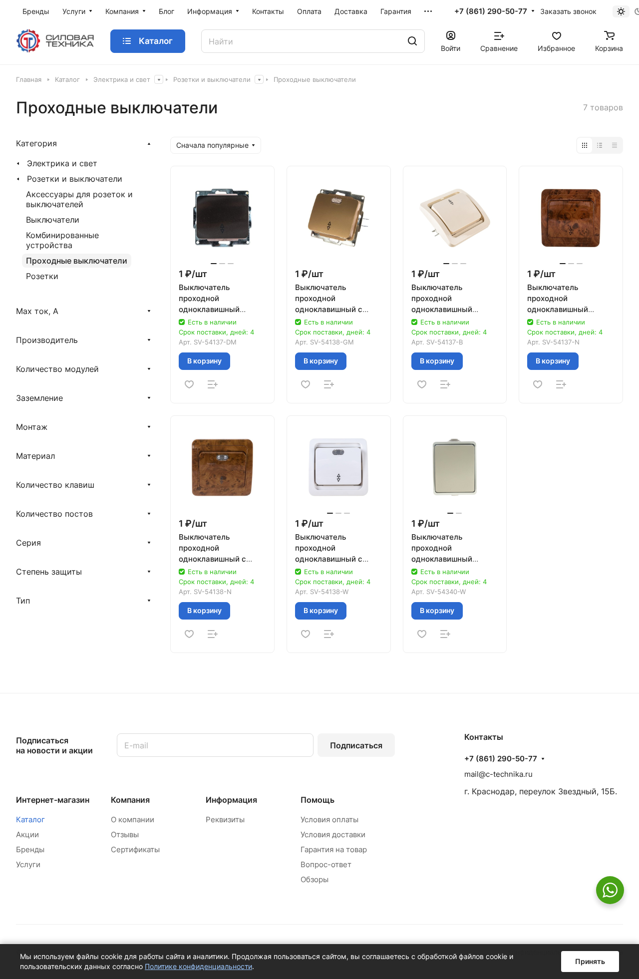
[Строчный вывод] (599, 145)
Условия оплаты (329, 819)
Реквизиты (225, 819)
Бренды (30, 849)
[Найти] (412, 41)
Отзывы (125, 834)
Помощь (317, 800)
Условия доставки (333, 834)
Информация (231, 800)
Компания (130, 800)
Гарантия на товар (334, 849)
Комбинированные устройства (62, 240)
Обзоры (314, 879)
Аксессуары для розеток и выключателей (79, 199)
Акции (27, 834)
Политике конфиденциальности (198, 966)
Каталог (30, 819)
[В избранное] (189, 384)
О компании (132, 819)
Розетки (42, 276)
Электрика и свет (62, 163)
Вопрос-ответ (326, 864)
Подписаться (356, 745)
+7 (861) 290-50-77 (490, 11)
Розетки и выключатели (74, 179)
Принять (590, 961)
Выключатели (52, 220)
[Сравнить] (212, 384)
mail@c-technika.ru (498, 774)
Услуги (28, 864)
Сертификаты (135, 849)
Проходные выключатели (76, 261)
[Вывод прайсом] (614, 145)
